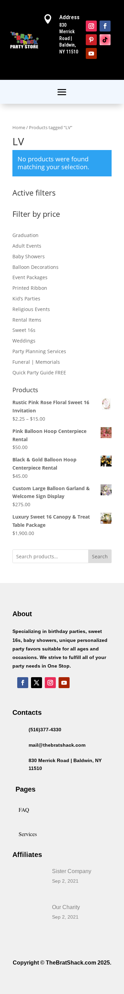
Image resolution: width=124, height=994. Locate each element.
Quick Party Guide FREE (39, 372)
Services (28, 833)
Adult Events (26, 246)
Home (18, 127)
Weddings (23, 340)
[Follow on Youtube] (91, 53)
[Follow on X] (36, 682)
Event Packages (30, 277)
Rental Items (26, 319)
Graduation (25, 235)
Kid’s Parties (26, 298)
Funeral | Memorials (36, 362)
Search (100, 556)
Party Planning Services (39, 351)
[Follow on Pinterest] (91, 39)
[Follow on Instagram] (91, 26)
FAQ (24, 809)
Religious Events (31, 309)
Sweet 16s (23, 330)
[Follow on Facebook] (105, 26)
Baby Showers (28, 256)
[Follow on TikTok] (105, 39)
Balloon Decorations (35, 267)
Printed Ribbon (29, 288)
